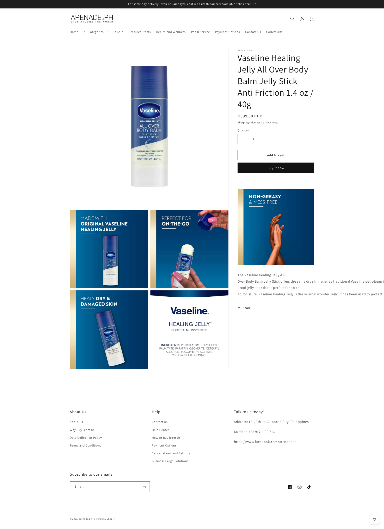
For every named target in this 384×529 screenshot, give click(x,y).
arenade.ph (85, 518)
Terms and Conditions (85, 445)
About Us (76, 422)
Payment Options (164, 445)
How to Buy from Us (166, 438)
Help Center (160, 430)
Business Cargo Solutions (170, 461)
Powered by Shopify (104, 518)
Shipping (243, 122)
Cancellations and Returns (171, 453)
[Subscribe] (145, 486)
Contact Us (160, 422)
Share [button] (247, 308)
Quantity (243, 130)
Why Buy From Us (82, 430)
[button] (95, 31)
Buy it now (276, 168)
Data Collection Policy (86, 438)
